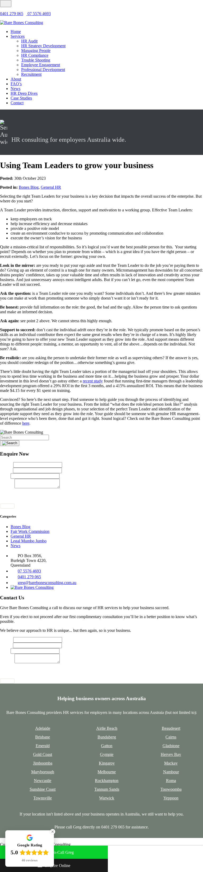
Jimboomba (42, 763)
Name (6, 464)
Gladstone (171, 745)
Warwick (106, 798)
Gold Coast (42, 754)
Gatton (106, 745)
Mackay (171, 763)
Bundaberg (107, 737)
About (16, 79)
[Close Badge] (52, 831)
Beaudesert (171, 728)
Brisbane (42, 737)
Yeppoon (170, 798)
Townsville (42, 798)
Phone (5, 475)
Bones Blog (29, 187)
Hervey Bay (171, 754)
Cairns (170, 737)
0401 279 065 (11, 13)
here (25, 423)
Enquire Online (57, 865)
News (15, 88)
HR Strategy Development (43, 46)
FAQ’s (16, 84)
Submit (7, 506)
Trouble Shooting (35, 60)
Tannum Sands (106, 789)
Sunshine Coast (43, 789)
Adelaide (42, 728)
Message (7, 487)
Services (18, 36)
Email (6, 470)
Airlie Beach (106, 728)
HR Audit (29, 41)
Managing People (35, 50)
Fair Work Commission (30, 531)
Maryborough (42, 772)
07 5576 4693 (38, 13)
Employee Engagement (40, 65)
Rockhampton (106, 780)
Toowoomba (171, 789)
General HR (51, 187)
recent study (93, 381)
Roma (171, 780)
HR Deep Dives (24, 93)
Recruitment (31, 74)
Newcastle (42, 780)
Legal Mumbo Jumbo (29, 541)
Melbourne (107, 772)
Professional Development (43, 69)
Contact (17, 103)
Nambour (171, 772)
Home (16, 31)
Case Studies (21, 98)
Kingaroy (107, 763)
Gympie (106, 754)
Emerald (43, 745)
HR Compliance (34, 55)
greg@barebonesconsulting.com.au (47, 582)
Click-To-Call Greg (57, 852)
